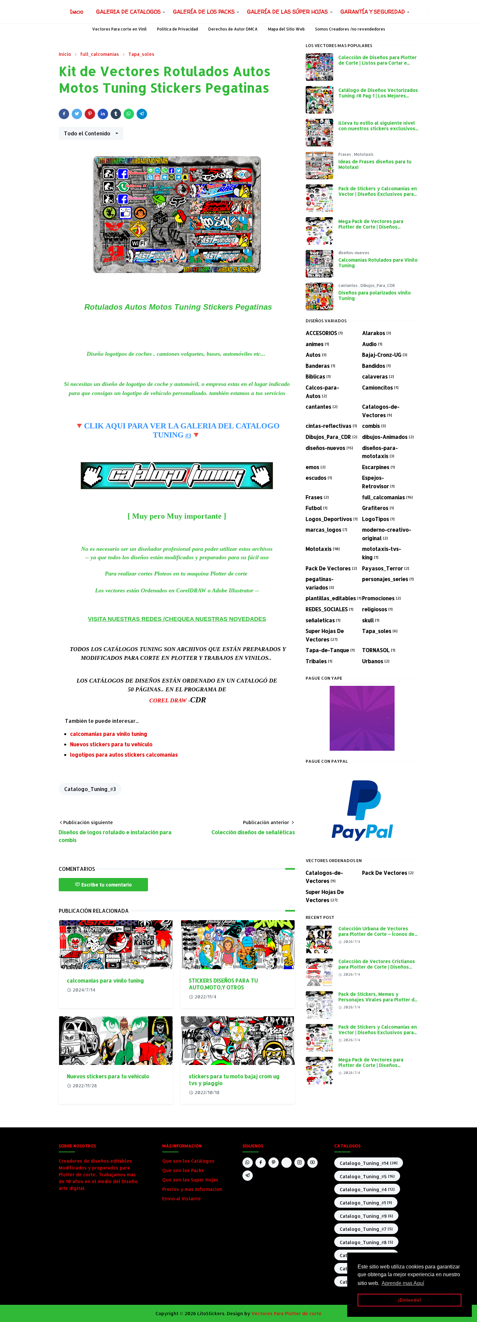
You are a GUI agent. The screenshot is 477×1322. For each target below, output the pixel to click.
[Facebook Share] (64, 114)
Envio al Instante (181, 1198)
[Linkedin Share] (103, 114)
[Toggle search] (437, 12)
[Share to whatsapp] (129, 114)
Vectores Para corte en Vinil (119, 29)
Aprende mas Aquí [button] (403, 1283)
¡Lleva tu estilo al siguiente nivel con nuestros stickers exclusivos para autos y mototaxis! (376, 128)
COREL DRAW (168, 700)
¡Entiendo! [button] (409, 1300)
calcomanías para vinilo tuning (108, 733)
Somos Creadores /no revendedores (350, 29)
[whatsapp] (413, 12)
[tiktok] (286, 1162)
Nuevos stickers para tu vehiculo (111, 744)
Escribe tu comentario (106, 884)
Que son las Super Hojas (190, 1179)
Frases (345, 154)
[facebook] (419, 12)
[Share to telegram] (142, 114)
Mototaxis (363, 154)
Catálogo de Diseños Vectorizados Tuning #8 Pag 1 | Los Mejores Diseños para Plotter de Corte (378, 95)
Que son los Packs (183, 1170)
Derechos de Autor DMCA (233, 29)
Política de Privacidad (177, 29)
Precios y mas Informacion (192, 1189)
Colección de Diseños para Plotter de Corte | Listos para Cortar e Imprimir (377, 63)
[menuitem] (77, 11)
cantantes (348, 285)
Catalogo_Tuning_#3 (90, 788)
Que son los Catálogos (188, 1161)
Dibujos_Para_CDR (378, 285)
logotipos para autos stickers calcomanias (124, 754)
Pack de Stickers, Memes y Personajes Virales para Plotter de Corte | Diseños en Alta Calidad (377, 999)
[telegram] (247, 1175)
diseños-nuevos (353, 252)
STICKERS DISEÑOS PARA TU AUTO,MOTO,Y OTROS (223, 984)
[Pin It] (90, 114)
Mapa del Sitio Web (286, 29)
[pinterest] (273, 1162)
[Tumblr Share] (116, 114)
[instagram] (424, 12)
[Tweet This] (77, 114)
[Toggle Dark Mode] (432, 11)
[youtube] (312, 1162)
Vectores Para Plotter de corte (286, 1313)
